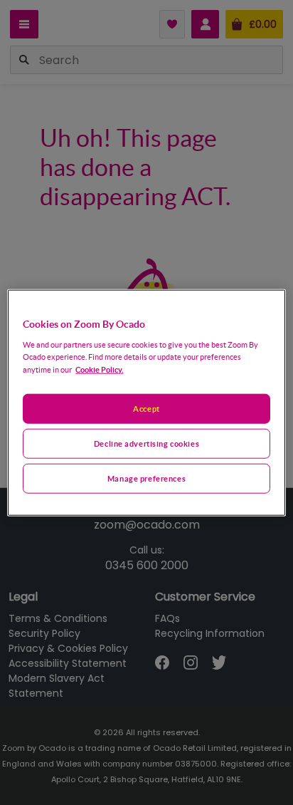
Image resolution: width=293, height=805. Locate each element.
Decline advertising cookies (146, 442)
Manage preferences (146, 477)
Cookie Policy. (99, 368)
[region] (146, 402)
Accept (146, 408)
